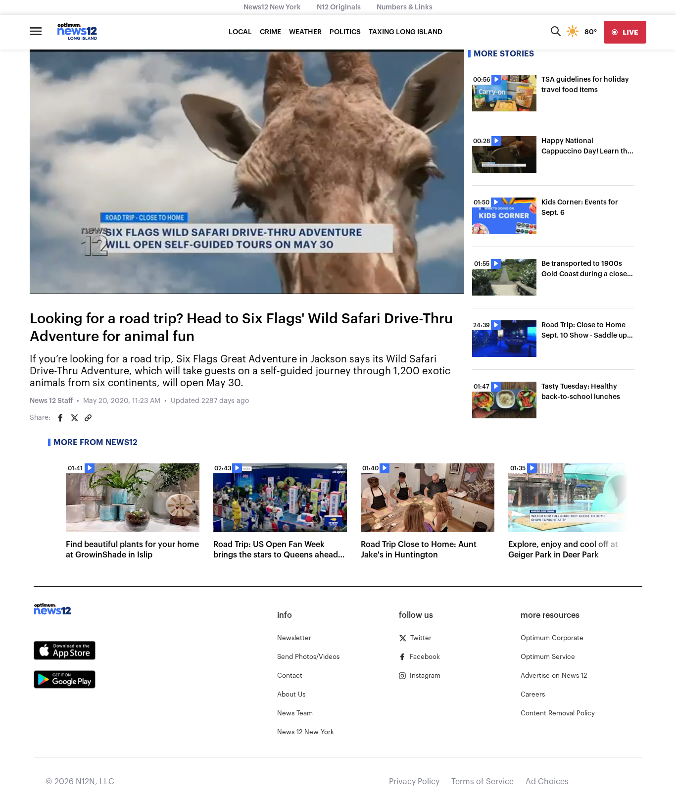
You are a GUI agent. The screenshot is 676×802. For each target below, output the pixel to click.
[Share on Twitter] (74, 418)
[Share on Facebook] (60, 418)
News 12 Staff (51, 401)
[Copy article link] (88, 418)
